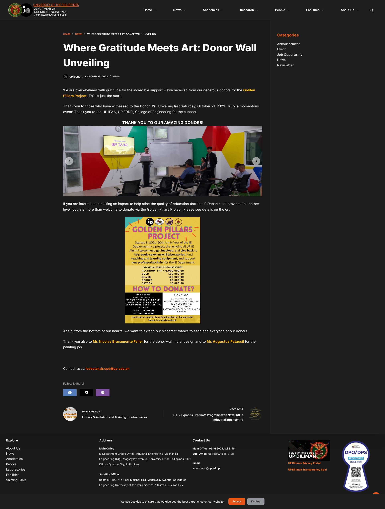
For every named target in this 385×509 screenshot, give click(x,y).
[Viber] (102, 392)
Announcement (288, 44)
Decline (255, 501)
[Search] (371, 10)
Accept (236, 501)
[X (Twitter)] (86, 392)
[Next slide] (256, 161)
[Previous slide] (69, 161)
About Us (347, 10)
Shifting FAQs (16, 480)
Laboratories (15, 469)
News (177, 10)
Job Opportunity (289, 55)
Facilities (312, 10)
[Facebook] (70, 392)
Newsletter (285, 65)
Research (247, 10)
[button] (163, 270)
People (280, 10)
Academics (211, 10)
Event (281, 49)
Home (148, 10)
